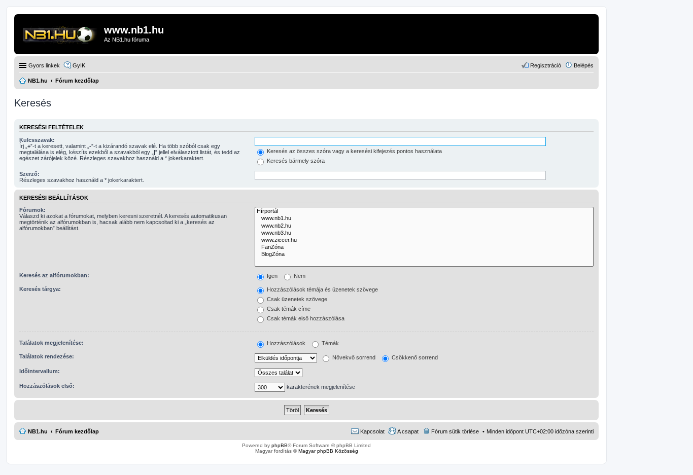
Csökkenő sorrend (414, 357)
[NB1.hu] (60, 33)
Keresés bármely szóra (295, 161)
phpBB (279, 445)
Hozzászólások (285, 343)
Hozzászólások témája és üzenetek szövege (321, 289)
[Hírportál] (424, 211)
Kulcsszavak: (37, 140)
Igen (271, 276)
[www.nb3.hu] (424, 233)
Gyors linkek (44, 65)
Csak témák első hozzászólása (304, 318)
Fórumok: (32, 210)
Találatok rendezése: (46, 356)
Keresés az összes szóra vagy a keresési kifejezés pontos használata (353, 151)
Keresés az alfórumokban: (54, 275)
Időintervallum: (39, 371)
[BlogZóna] (424, 254)
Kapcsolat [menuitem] (372, 431)
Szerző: (29, 174)
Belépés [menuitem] (584, 65)
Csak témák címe (287, 309)
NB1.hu (38, 431)
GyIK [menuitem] (79, 65)
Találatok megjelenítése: (51, 343)
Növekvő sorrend (353, 357)
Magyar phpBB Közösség (328, 451)
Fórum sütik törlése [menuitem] (455, 431)
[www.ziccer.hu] (424, 240)
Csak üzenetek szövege (296, 299)
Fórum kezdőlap (77, 431)
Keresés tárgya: (40, 289)
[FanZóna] (424, 247)
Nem (298, 276)
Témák (329, 343)
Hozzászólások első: (47, 386)
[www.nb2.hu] (424, 226)
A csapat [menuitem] (408, 431)
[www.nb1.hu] (424, 218)
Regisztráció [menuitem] (545, 65)
